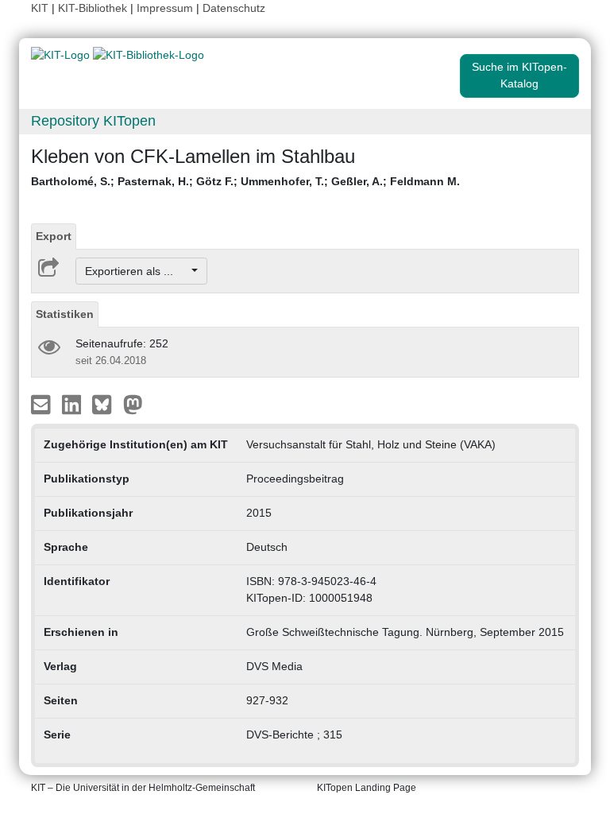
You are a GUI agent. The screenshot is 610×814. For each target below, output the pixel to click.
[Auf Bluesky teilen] (106, 403)
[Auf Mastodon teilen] (133, 403)
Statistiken (65, 314)
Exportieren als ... (137, 271)
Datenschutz (234, 8)
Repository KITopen (93, 121)
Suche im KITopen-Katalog (519, 75)
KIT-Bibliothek (94, 8)
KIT (39, 8)
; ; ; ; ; (245, 181)
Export (53, 236)
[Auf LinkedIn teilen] (73, 403)
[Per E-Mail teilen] (42, 403)
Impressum (165, 8)
